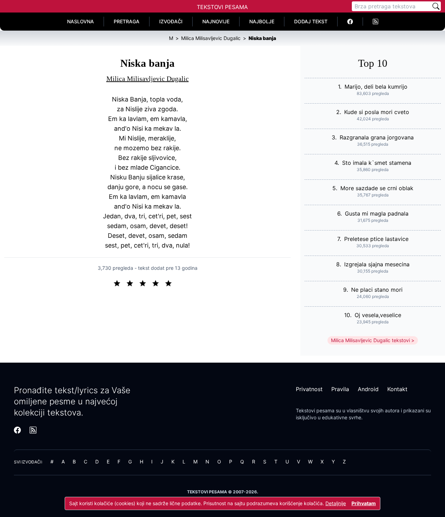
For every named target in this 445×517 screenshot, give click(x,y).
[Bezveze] (132, 282)
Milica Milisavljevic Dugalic (147, 78)
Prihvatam (363, 503)
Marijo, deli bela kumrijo (376, 86)
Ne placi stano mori (377, 289)
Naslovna (80, 21)
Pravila (340, 389)
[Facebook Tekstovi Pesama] (350, 21)
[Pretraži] (436, 6)
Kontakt (397, 389)
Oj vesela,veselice (378, 315)
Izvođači (171, 21)
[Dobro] (158, 282)
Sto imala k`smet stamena (376, 162)
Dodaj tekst (310, 21)
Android (368, 389)
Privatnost (309, 389)
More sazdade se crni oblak (376, 188)
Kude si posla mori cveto (376, 111)
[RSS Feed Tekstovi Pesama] (375, 21)
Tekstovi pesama (315, 410)
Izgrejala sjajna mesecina (377, 264)
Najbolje (261, 21)
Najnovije (215, 21)
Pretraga (126, 21)
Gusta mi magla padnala (376, 213)
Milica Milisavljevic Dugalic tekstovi (370, 340)
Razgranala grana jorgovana (377, 137)
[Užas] (119, 282)
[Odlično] (170, 282)
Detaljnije (335, 503)
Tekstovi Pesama (222, 6)
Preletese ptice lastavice (376, 238)
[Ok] (145, 282)
